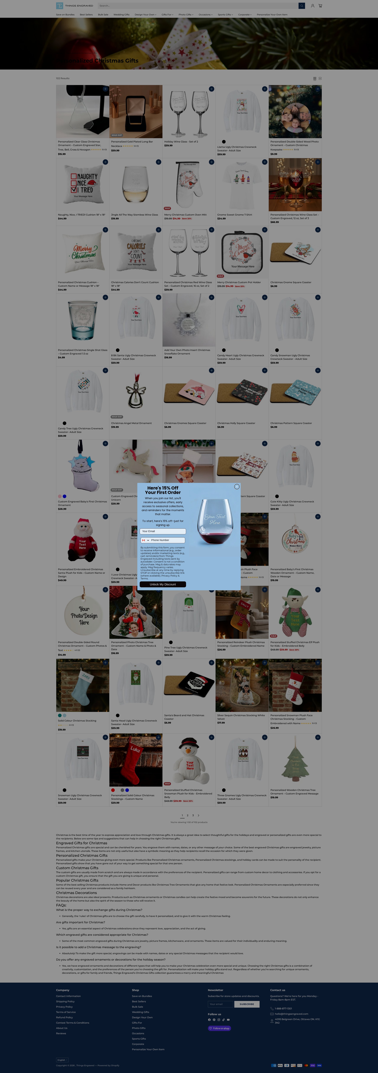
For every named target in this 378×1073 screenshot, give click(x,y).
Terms (144, 578)
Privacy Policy (169, 575)
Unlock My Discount (163, 584)
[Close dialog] (236, 486)
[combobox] (145, 540)
